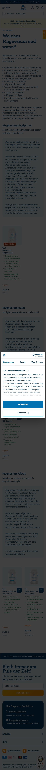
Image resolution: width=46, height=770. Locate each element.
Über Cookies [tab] (37, 362)
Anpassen (21, 413)
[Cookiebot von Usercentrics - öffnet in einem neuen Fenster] (32, 355)
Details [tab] (23, 362)
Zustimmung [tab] (8, 362)
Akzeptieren (23, 404)
